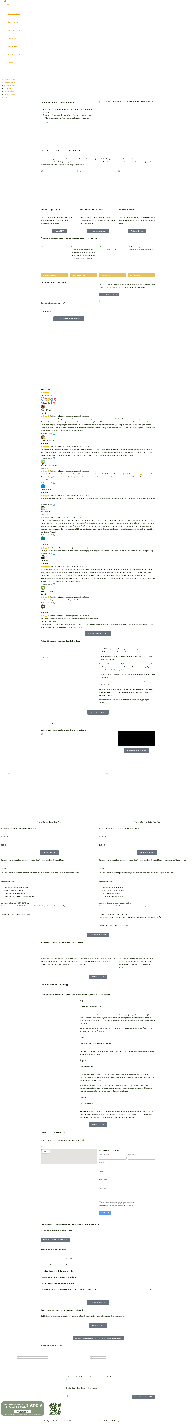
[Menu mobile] (4, 72)
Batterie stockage (9, 82)
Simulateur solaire (10, 94)
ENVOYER (105, 1212)
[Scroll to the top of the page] (0, 1426)
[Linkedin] (14, 1393)
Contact (6, 97)
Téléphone (103, 1179)
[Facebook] (3, 1393)
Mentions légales (46, 1421)
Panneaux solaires (10, 79)
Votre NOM (132, 1154)
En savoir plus (77, 627)
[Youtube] (9, 1393)
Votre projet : (104, 1188)
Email (101, 1171)
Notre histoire (8, 88)
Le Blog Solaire (9, 91)
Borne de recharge (10, 85)
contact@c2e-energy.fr (139, 1390)
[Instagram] (20, 1393)
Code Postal (103, 1163)
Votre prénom (104, 1154)
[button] (98, 1259)
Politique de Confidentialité (62, 1421)
